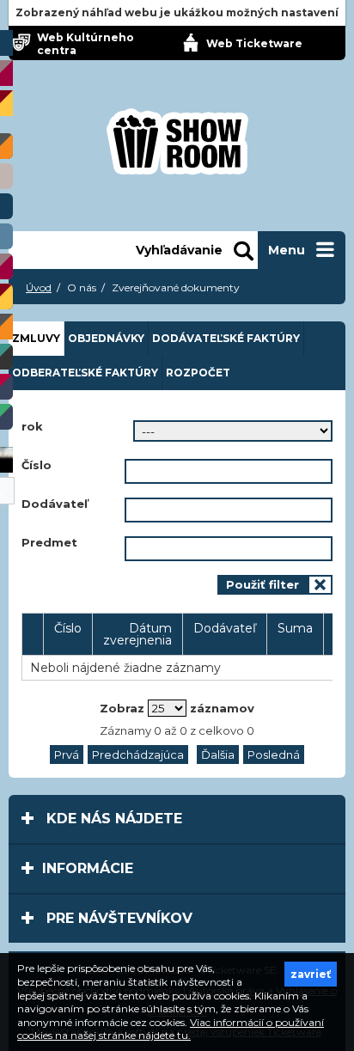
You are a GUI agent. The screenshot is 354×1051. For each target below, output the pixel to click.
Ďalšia (218, 754)
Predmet (49, 542)
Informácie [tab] (87, 868)
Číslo (36, 465)
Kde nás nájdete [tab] (112, 818)
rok (32, 426)
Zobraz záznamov (177, 708)
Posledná (273, 754)
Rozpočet (198, 372)
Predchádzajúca (138, 754)
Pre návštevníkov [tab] (117, 918)
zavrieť (310, 974)
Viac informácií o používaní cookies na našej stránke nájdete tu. (170, 1029)
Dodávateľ (54, 504)
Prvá (66, 754)
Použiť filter (262, 584)
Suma (295, 628)
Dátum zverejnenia (137, 634)
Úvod (39, 287)
